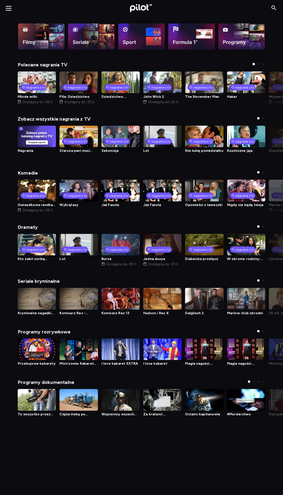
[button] (253, 64)
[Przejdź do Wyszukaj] (274, 8)
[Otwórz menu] (8, 8)
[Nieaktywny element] (41, 36)
